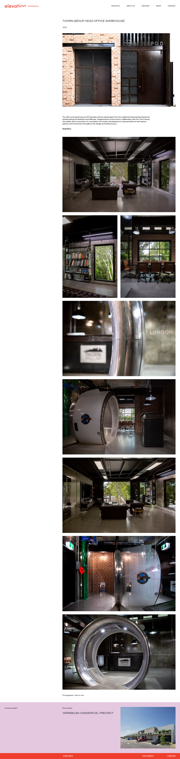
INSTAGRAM (147, 756)
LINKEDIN (171, 756)
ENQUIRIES (68, 756)
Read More (66, 128)
